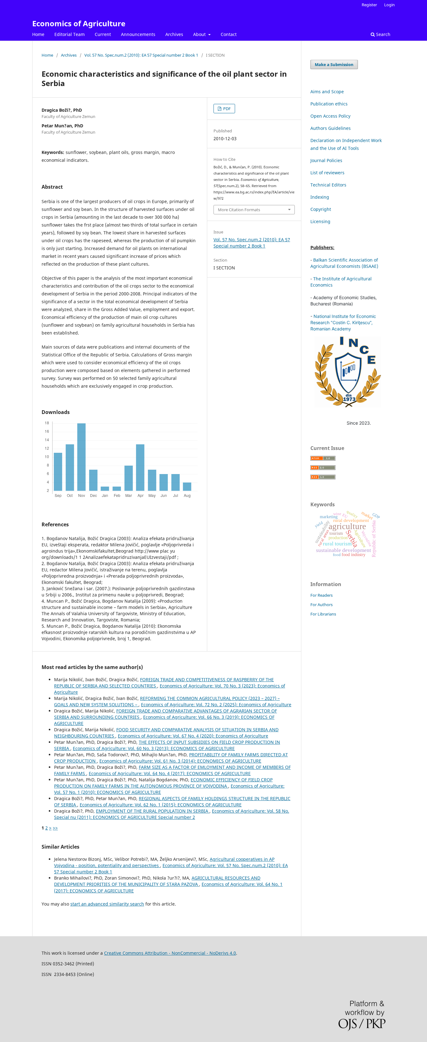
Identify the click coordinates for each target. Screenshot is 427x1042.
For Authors (321, 604)
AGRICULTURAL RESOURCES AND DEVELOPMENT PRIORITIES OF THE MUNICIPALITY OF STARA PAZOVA (157, 881)
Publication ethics (329, 104)
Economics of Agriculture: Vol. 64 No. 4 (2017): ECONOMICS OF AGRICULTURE (170, 773)
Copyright (320, 209)
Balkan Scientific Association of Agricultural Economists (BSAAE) (344, 263)
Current (103, 34)
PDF (226, 108)
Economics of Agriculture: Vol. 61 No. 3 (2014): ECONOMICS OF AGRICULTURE (180, 761)
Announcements (138, 34)
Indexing (319, 197)
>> (55, 828)
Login (389, 5)
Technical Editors (328, 185)
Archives (174, 34)
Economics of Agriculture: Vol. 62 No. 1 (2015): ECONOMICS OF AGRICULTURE (161, 805)
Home (38, 34)
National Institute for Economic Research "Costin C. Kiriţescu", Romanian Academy (343, 322)
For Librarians (323, 614)
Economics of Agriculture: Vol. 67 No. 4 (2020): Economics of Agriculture (193, 736)
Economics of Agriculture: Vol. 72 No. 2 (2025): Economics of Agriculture (216, 704)
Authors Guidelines (330, 128)
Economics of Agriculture (78, 23)
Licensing (320, 221)
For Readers (321, 595)
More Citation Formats (239, 209)
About (200, 34)
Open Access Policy (330, 116)
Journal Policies (326, 160)
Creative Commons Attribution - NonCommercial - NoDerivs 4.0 (170, 953)
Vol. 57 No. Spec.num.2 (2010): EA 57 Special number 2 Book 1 (141, 55)
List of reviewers (327, 173)
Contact (229, 34)
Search (382, 34)
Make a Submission (334, 64)
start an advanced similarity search (107, 904)
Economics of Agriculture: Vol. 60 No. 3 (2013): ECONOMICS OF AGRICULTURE (154, 748)
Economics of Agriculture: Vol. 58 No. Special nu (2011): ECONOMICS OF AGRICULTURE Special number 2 (171, 814)
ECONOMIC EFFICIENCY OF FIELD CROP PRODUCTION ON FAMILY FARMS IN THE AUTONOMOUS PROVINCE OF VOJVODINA (163, 783)
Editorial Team (69, 34)
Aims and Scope (327, 91)
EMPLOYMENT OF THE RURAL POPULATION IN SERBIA (152, 811)
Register (369, 5)
